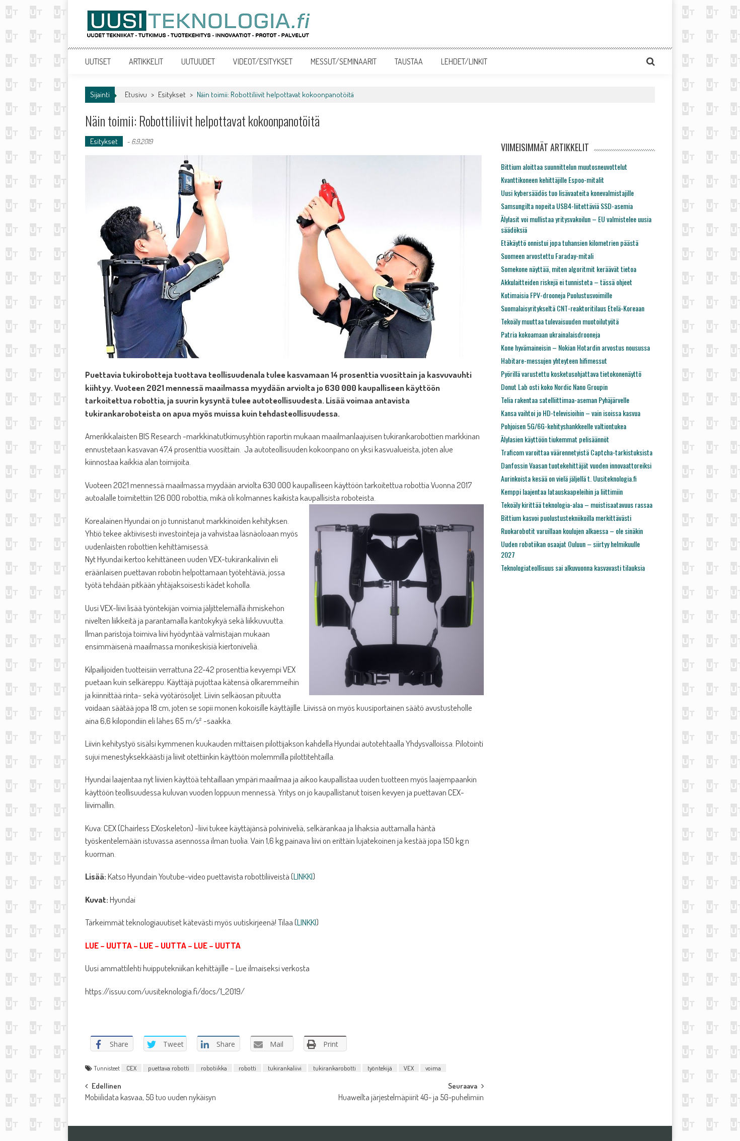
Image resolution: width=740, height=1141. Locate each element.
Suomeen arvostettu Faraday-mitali (547, 255)
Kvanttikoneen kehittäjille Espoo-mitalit (552, 179)
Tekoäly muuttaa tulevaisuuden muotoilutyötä (560, 321)
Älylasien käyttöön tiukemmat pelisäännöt (555, 439)
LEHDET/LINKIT (464, 61)
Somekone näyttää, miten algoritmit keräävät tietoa (568, 268)
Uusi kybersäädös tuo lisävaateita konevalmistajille (567, 192)
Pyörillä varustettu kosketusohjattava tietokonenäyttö (571, 373)
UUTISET (98, 61)
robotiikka (214, 1068)
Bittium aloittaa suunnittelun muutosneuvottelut (564, 166)
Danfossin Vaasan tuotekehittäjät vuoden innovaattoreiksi (576, 465)
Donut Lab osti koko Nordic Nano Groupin (554, 386)
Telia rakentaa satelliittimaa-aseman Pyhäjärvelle (565, 399)
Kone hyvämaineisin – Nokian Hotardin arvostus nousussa (575, 347)
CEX (131, 1068)
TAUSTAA (409, 61)
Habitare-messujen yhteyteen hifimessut (554, 360)
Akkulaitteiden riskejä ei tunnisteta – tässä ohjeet (566, 282)
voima (433, 1068)
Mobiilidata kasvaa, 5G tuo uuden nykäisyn (150, 1098)
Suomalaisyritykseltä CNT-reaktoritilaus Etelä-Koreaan (572, 308)
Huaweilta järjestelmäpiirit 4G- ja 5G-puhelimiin (411, 1098)
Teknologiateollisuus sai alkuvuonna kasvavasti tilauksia (573, 567)
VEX (409, 1068)
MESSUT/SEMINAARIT (344, 61)
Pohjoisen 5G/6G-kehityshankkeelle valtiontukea (563, 426)
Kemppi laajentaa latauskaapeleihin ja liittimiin (562, 491)
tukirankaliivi (285, 1068)
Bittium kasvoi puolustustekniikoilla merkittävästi (566, 517)
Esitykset (172, 94)
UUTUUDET (198, 61)
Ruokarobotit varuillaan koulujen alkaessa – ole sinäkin (572, 530)
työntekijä (379, 1068)
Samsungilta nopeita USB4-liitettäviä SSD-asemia (567, 205)
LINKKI (303, 876)
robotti (247, 1068)
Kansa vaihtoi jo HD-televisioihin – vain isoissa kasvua (570, 413)
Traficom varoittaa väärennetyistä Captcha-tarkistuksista (576, 452)
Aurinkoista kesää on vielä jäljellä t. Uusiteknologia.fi (569, 478)
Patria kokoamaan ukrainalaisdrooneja (550, 334)
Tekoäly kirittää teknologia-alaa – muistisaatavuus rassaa (576, 504)
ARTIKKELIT (146, 61)
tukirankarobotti (334, 1068)
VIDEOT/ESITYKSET (262, 61)
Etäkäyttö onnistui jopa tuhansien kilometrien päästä (569, 242)
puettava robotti (168, 1068)
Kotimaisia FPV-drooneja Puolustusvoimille (556, 295)
